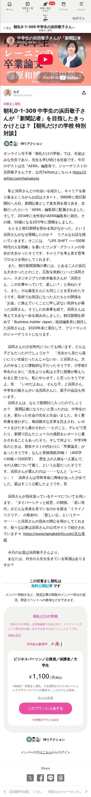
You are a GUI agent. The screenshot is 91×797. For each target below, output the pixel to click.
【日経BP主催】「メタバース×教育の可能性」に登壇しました (27, 791)
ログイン (78, 18)
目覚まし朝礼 (45, 30)
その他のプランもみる (45, 719)
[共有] (83, 92)
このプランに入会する (45, 708)
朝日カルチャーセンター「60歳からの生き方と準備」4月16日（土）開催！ (68, 791)
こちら (47, 752)
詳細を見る (14, 635)
